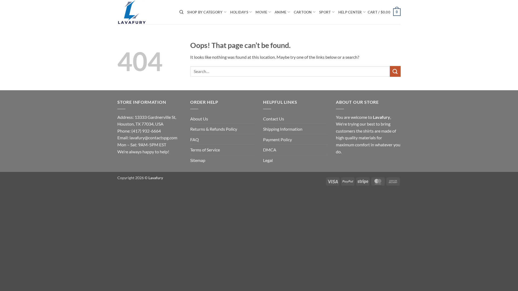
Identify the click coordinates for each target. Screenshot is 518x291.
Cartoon (303, 12)
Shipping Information (282, 128)
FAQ (194, 139)
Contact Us (273, 118)
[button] (384, 12)
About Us (199, 118)
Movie (261, 12)
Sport (325, 12)
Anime (280, 12)
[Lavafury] (144, 12)
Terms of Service (205, 149)
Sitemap (197, 160)
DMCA (269, 149)
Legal (268, 160)
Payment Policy (277, 139)
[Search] (181, 12)
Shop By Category (205, 12)
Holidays (239, 12)
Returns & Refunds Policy (213, 128)
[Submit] (395, 71)
